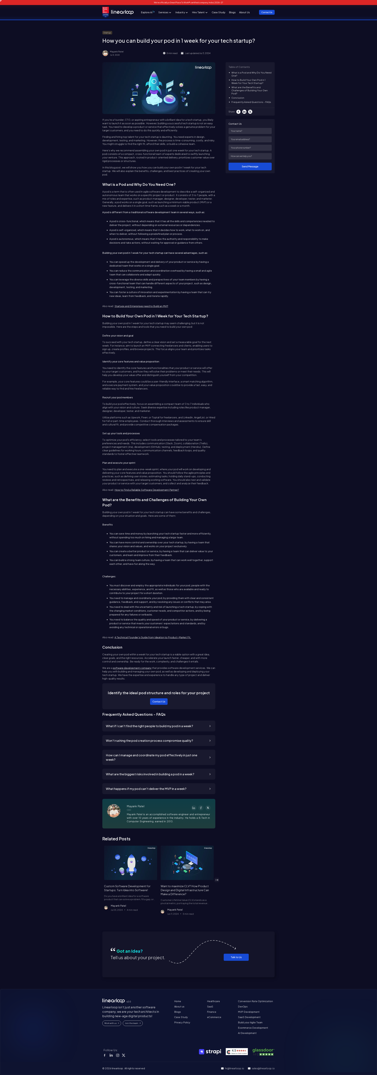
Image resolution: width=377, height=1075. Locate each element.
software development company (132, 667)
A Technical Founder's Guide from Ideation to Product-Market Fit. (153, 637)
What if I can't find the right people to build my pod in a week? (149, 726)
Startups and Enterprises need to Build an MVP (141, 306)
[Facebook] (239, 112)
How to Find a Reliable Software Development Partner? (147, 489)
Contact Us (158, 701)
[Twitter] (251, 112)
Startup (107, 33)
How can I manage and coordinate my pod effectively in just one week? (151, 757)
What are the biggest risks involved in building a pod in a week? (150, 774)
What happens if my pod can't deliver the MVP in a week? (146, 788)
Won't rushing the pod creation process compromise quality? (149, 740)
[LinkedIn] (245, 112)
